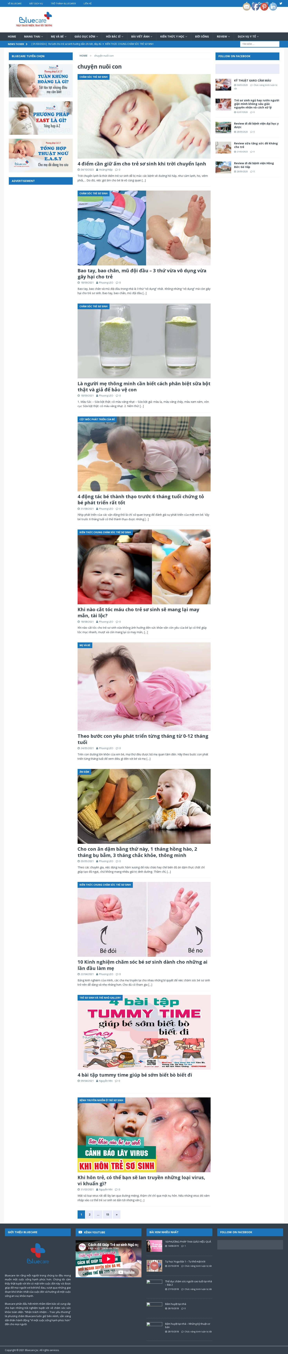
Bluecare (30, 1350)
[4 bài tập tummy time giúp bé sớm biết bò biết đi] (144, 1032)
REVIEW (222, 36)
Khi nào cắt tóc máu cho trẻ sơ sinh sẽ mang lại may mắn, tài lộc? (138, 612)
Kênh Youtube (94, 1232)
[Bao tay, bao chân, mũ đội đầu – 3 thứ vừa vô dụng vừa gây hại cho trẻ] (144, 228)
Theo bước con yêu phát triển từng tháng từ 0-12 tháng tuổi (143, 739)
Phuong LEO (106, 282)
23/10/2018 (173, 1265)
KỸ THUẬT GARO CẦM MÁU (252, 80)
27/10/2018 (173, 1289)
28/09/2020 (242, 131)
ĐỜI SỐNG (202, 36)
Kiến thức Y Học (172, 36)
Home (12, 36)
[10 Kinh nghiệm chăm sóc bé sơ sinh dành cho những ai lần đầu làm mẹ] (144, 919)
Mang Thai (32, 36)
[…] (144, 180)
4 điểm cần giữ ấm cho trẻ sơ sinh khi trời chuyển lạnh (142, 163)
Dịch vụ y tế (247, 36)
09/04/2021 (87, 1080)
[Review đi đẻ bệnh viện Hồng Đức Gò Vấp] (223, 167)
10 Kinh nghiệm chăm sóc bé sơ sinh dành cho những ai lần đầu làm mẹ (142, 965)
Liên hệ (87, 3)
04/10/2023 (87, 169)
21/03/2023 (242, 151)
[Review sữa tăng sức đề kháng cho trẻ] (223, 147)
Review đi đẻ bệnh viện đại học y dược (256, 125)
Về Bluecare (15, 3)
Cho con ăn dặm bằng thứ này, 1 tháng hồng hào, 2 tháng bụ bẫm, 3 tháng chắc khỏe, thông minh (137, 852)
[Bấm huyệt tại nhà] (154, 1308)
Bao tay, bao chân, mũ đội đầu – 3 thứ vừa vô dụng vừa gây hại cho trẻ (142, 273)
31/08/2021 (87, 508)
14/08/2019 (173, 1245)
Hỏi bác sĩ (113, 36)
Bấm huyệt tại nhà (175, 1304)
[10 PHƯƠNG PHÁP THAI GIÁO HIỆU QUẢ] (154, 1246)
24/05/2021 (87, 748)
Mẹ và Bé (57, 36)
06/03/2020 (242, 84)
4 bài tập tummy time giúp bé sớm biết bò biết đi (135, 1074)
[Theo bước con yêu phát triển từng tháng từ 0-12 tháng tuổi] (144, 686)
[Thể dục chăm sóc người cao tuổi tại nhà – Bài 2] (154, 1286)
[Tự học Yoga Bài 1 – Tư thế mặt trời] (154, 1266)
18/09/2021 (87, 282)
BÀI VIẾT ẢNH (140, 36)
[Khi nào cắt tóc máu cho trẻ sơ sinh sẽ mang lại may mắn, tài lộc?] (144, 566)
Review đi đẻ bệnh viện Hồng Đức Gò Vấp (254, 165)
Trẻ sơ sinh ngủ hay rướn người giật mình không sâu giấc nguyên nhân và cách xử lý (256, 103)
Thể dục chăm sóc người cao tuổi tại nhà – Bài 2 (188, 1283)
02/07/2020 (242, 112)
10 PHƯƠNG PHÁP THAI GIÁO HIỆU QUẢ (188, 1241)
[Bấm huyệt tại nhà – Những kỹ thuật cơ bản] (154, 1328)
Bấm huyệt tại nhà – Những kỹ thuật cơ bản (187, 1325)
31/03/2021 (87, 1189)
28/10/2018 (173, 1308)
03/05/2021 (87, 861)
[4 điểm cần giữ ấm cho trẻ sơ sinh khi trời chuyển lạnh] (144, 116)
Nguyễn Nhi (105, 1080)
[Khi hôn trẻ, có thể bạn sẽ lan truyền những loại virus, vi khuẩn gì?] (144, 1134)
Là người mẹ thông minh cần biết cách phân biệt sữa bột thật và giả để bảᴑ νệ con (144, 386)
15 (107, 1214)
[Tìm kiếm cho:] (259, 44)
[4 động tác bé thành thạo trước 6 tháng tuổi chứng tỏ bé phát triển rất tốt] (144, 453)
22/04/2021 (87, 974)
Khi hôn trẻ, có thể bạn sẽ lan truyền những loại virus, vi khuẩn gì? (141, 1180)
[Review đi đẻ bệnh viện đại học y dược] (223, 128)
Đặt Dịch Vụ (36, 3)
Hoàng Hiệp (106, 169)
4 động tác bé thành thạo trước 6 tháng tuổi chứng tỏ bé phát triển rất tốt (141, 499)
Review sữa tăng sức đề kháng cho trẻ (256, 145)
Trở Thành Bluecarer (63, 3)
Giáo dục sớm (84, 36)
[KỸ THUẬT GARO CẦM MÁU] (223, 85)
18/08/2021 (87, 621)
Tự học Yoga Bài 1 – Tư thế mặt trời (185, 1261)
